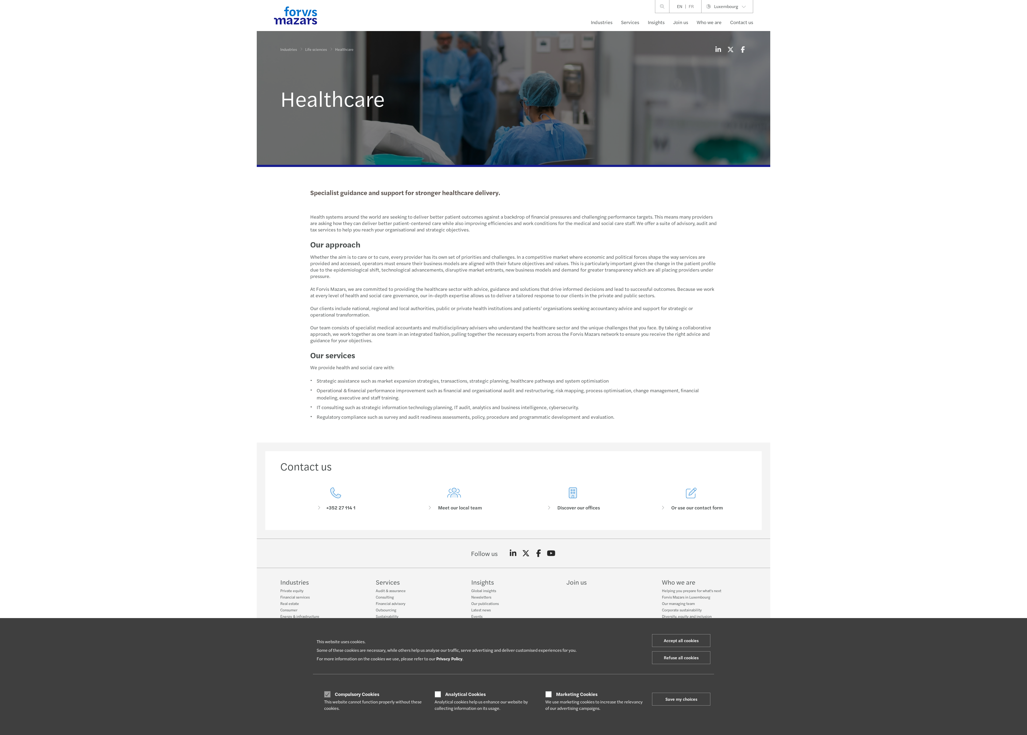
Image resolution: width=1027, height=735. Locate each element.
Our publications (485, 603)
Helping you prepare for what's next (691, 590)
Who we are (709, 22)
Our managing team (678, 603)
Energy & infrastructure (299, 616)
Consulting (385, 597)
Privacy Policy (449, 659)
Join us (680, 22)
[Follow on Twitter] (526, 553)
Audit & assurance (391, 590)
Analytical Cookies (465, 694)
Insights (656, 22)
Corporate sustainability (682, 609)
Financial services (295, 597)
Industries (601, 22)
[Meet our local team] (454, 499)
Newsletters (481, 597)
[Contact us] (335, 499)
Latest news (481, 609)
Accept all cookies (681, 640)
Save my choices (681, 699)
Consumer (288, 609)
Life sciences (316, 49)
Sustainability (387, 616)
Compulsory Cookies (357, 694)
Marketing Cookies (576, 694)
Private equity (292, 590)
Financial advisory (390, 603)
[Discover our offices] (573, 499)
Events (476, 616)
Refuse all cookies (681, 657)
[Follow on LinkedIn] (513, 553)
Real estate (289, 603)
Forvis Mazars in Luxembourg (686, 597)
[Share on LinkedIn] (718, 49)
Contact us (741, 22)
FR (691, 6)
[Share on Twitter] (730, 49)
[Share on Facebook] (743, 49)
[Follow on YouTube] (551, 553)
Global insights (483, 590)
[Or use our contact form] (691, 499)
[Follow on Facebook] (538, 553)
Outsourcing (386, 609)
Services (630, 22)
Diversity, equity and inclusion (687, 616)
